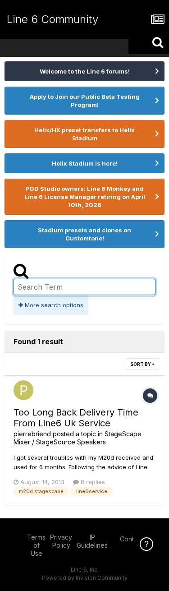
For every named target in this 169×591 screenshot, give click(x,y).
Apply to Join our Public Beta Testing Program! (85, 100)
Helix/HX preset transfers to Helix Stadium (84, 134)
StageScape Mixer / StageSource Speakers (78, 438)
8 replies (92, 481)
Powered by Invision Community (85, 577)
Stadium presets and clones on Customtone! (84, 234)
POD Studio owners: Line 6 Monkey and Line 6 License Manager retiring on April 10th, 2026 (84, 196)
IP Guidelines (92, 541)
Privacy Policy (61, 541)
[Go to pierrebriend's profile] (23, 390)
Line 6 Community (52, 19)
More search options (53, 305)
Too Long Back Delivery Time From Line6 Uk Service (76, 418)
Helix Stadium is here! (85, 163)
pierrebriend (32, 434)
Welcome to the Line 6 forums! (85, 71)
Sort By (141, 364)
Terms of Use (36, 545)
